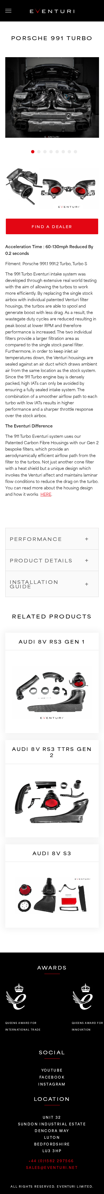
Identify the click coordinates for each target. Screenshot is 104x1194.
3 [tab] (45, 151)
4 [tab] (51, 151)
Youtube (52, 1070)
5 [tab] (57, 151)
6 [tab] (63, 151)
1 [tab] (32, 151)
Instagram (52, 1084)
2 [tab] (38, 151)
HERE (45, 494)
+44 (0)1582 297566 (52, 1160)
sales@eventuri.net (52, 1167)
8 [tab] (75, 151)
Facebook (52, 1077)
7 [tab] (69, 151)
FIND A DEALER (52, 226)
